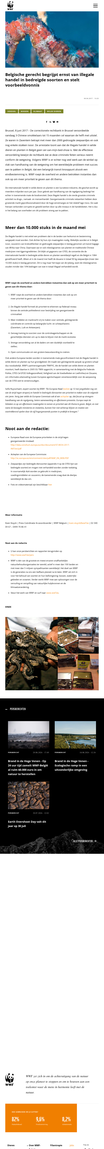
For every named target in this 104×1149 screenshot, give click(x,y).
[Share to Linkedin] (50, 122)
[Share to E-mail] (57, 122)
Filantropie (56, 1145)
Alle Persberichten (83, 841)
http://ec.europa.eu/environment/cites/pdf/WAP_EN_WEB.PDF (40, 458)
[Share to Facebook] (46, 122)
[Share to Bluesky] (54, 122)
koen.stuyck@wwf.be (79, 523)
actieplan (65, 396)
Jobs (72, 1145)
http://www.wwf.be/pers (22, 555)
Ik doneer (93, 573)
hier (50, 484)
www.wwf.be (52, 592)
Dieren (11, 1145)
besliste (66, 388)
